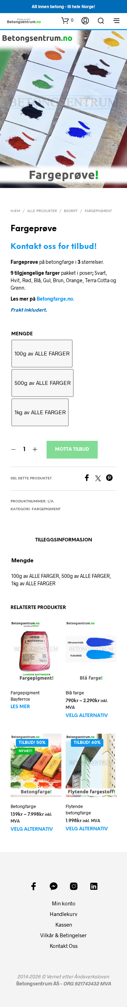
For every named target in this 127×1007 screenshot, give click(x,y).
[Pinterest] (111, 479)
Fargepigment (98, 211)
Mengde (22, 334)
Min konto (63, 903)
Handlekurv (63, 914)
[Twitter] (100, 479)
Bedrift (71, 211)
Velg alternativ (87, 715)
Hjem (15, 211)
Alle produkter (42, 211)
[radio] (42, 353)
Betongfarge (23, 806)
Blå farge (75, 692)
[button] (67, 20)
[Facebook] (89, 479)
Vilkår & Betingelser (63, 935)
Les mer (20, 707)
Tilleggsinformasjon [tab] (63, 540)
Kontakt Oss (64, 946)
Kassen (63, 924)
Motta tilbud (72, 449)
